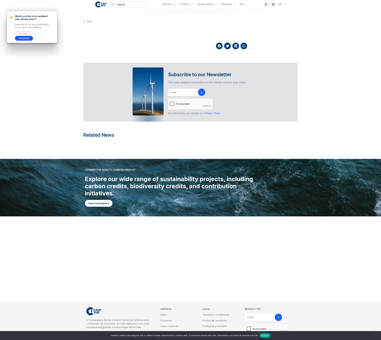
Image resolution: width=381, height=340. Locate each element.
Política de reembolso (215, 320)
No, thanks (23, 33)
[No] (376, 335)
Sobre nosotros (169, 326)
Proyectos (166, 320)
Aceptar (265, 335)
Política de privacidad (214, 326)
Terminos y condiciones (216, 314)
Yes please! (24, 38)
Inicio (163, 314)
